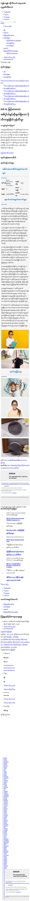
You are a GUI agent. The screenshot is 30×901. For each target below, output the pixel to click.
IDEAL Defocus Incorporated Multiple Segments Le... (15, 519)
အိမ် (4, 30)
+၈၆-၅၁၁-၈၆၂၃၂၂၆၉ (9, 57)
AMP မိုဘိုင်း (15, 636)
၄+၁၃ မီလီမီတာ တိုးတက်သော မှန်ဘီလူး (10, 639)
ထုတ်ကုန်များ (6, 37)
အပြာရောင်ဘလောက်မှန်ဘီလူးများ (12, 644)
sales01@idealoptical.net (9, 667)
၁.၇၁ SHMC (14, 647)
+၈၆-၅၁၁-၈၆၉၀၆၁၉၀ (9, 689)
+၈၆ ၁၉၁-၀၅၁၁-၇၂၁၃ (9, 698)
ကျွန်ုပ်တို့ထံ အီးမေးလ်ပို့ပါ (7, 152)
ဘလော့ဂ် (5, 48)
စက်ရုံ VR (5, 32)
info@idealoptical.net (8, 59)
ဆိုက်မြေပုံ (9, 636)
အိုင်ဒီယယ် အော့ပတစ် (11, 53)
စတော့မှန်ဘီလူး (10, 43)
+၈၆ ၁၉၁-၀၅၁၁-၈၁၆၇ (9, 702)
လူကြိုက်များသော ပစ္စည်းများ (13, 40)
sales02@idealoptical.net (9, 670)
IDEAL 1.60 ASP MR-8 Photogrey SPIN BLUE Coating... (13, 565)
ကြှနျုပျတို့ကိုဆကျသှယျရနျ (10, 50)
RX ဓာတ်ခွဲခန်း (10, 45)
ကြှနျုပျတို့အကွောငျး (8, 35)
